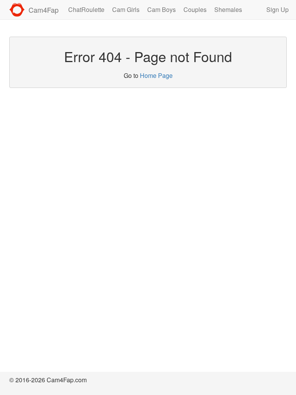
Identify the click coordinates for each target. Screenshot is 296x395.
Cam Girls (126, 9)
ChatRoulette (86, 9)
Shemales (228, 9)
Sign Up (277, 9)
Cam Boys (161, 9)
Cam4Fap (44, 10)
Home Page (156, 75)
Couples (195, 9)
